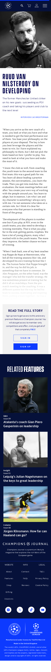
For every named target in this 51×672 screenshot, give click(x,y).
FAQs (25, 578)
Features (9, 578)
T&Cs (42, 572)
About (9, 572)
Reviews (25, 585)
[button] (44, 6)
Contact (25, 572)
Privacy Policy (42, 578)
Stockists (9, 599)
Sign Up (25, 346)
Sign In (25, 338)
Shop (9, 585)
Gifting (9, 592)
